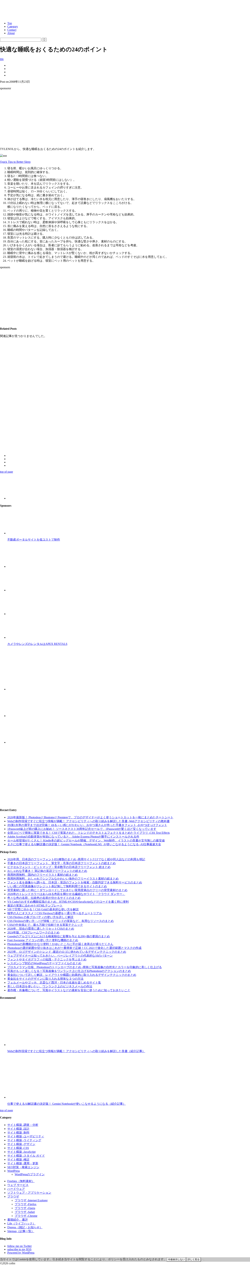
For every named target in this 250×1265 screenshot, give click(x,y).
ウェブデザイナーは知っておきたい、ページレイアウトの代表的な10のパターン (60, 955)
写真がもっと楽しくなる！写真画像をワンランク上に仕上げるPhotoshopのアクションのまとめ (69, 971)
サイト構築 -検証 (18, 1159)
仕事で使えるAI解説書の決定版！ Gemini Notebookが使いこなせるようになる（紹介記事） (66, 1103)
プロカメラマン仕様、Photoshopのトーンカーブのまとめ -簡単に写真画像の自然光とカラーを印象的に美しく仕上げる (84, 967)
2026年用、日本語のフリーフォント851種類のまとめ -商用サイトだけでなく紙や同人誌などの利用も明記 (76, 859)
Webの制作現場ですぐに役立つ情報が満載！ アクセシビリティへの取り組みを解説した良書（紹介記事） (76, 1051)
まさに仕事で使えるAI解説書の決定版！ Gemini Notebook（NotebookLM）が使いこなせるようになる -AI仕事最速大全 (84, 844)
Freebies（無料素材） (21, 1181)
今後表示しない (176, 1259)
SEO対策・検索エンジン (23, 1167)
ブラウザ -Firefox (25, 1204)
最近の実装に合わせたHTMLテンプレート (35, 905)
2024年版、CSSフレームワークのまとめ (33, 932)
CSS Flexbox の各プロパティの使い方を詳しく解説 (40, 917)
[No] (202, 1260)
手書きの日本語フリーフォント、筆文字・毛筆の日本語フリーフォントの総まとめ (61, 863)
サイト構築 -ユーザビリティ (25, 1136)
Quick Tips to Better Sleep (15, 161)
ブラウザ (13, 1196)
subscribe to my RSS (19, 1249)
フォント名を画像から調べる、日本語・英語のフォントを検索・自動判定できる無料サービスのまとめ (74, 882)
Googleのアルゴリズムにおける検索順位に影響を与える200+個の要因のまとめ (58, 936)
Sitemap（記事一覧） (20, 1231)
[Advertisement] (125, 118)
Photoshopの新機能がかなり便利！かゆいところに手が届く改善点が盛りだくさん (60, 944)
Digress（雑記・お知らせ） (24, 1227)
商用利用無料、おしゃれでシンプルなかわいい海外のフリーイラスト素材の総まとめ (63, 878)
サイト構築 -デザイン (21, 1144)
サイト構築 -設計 (18, 1128)
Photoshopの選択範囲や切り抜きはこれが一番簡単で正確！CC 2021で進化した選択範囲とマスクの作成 (74, 947)
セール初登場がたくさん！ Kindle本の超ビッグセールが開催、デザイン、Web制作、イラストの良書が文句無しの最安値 (86, 840)
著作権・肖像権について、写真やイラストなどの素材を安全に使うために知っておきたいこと (68, 990)
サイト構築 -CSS (18, 1147)
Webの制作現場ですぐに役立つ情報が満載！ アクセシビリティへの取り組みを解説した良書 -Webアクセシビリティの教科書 (88, 821)
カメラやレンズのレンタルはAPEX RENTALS (37, 643)
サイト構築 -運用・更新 (22, 1163)
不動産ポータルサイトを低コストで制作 (33, 539)
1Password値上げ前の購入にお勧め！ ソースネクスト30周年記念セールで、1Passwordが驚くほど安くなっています (81, 828)
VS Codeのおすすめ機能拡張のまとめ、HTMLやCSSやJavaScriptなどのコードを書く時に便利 (68, 901)
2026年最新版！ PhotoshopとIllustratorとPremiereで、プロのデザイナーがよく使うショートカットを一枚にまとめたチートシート (90, 817)
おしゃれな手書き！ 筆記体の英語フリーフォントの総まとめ (47, 870)
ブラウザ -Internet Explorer (31, 1200)
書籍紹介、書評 (17, 1219)
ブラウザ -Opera (25, 1208)
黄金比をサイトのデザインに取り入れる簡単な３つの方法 (45, 978)
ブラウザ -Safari (25, 1211)
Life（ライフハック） (21, 1223)
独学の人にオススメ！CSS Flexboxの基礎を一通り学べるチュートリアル (54, 913)
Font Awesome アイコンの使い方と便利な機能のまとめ (42, 940)
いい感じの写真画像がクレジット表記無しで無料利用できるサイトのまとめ (57, 886)
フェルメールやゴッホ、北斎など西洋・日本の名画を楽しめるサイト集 (54, 982)
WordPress (13, 1170)
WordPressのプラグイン (30, 1174)
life (2, 59)
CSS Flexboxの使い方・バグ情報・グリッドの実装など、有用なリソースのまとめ (60, 920)
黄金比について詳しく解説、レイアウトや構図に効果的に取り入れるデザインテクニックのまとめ (71, 974)
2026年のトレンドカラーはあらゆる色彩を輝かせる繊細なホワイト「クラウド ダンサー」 (66, 894)
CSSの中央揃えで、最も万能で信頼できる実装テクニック (45, 924)
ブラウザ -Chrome (26, 1215)
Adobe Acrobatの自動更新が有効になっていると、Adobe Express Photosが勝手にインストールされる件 (73, 836)
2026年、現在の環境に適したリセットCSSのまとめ (40, 928)
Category (12, 26)
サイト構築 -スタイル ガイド (26, 1155)
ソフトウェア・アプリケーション (29, 1192)
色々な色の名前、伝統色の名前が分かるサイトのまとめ (44, 897)
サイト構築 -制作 (18, 1132)
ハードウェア (16, 1188)
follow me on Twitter (19, 1246)
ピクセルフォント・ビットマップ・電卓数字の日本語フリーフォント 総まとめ (59, 867)
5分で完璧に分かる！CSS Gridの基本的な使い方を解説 (43, 909)
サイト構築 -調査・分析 (22, 1124)
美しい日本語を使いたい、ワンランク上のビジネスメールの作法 (49, 986)
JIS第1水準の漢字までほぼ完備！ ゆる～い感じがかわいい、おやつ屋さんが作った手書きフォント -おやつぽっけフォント (87, 825)
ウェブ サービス (18, 1185)
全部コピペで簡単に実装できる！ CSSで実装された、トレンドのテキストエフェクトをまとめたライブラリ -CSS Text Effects (88, 832)
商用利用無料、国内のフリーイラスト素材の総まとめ (42, 874)
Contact (11, 29)
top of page (6, 471)
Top (9, 23)
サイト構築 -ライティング (24, 1140)
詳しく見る (193, 1259)
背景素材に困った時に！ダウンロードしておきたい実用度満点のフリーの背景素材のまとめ (67, 890)
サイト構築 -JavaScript (21, 1151)
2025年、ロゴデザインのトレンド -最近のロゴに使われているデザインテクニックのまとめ (66, 951)
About (11, 33)
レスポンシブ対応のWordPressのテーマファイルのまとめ (44, 963)
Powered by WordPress (20, 1252)
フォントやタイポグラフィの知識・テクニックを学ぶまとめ (46, 959)
